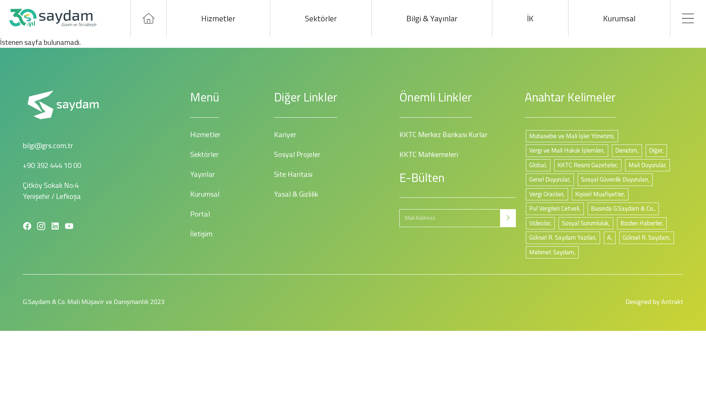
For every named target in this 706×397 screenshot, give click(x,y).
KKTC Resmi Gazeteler (587, 165)
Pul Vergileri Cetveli (554, 208)
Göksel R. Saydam (646, 237)
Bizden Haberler (641, 223)
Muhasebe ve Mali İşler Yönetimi (571, 136)
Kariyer (285, 134)
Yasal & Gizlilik (296, 194)
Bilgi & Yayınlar (431, 18)
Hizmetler (218, 18)
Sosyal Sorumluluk (585, 223)
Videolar (539, 223)
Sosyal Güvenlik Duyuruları (614, 179)
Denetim (626, 150)
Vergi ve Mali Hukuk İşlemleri (566, 150)
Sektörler (321, 18)
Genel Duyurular (549, 179)
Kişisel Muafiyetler (599, 194)
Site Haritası (293, 174)
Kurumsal (619, 18)
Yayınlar (202, 174)
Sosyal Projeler (297, 154)
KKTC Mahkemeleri (428, 154)
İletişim (201, 233)
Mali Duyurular (646, 165)
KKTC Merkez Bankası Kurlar (443, 134)
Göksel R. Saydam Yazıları (562, 237)
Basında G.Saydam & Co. (622, 208)
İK (530, 18)
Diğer (655, 150)
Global (537, 165)
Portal (200, 213)
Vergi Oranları (546, 194)
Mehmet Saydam (551, 252)
